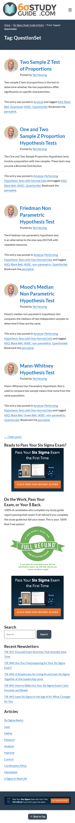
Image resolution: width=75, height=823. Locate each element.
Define (8, 733)
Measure (9, 739)
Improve (9, 752)
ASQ (60, 101)
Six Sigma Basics (13, 720)
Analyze (38, 101)
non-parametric (41, 264)
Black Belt (10, 185)
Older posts (13, 436)
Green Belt (30, 415)
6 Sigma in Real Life (15, 778)
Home (7, 25)
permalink (10, 111)
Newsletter (11, 772)
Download (16, 106)
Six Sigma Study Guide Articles (28, 25)
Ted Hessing (39, 74)
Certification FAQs (15, 765)
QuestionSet (39, 106)
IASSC (27, 106)
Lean (7, 726)
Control (9, 759)
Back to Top (39, 816)
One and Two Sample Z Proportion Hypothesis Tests (42, 136)
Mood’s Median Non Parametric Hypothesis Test (37, 293)
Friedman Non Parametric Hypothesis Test (37, 215)
